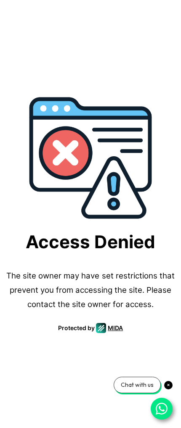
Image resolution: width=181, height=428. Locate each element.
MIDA (115, 327)
